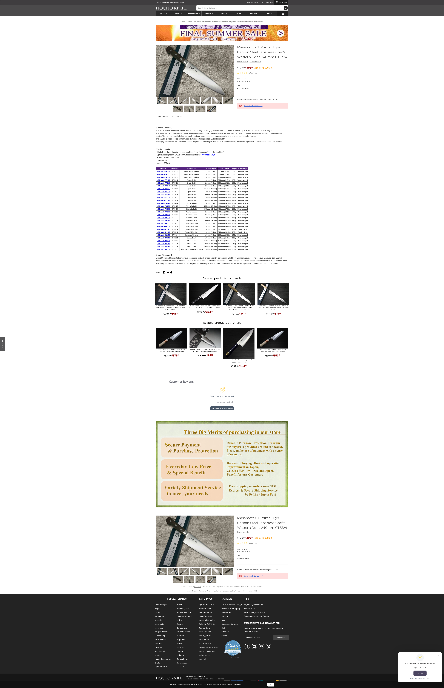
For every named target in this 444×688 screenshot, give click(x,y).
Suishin (180, 655)
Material (208, 14)
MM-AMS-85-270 (163, 249)
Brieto (157, 663)
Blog (262, 2)
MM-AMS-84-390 (163, 246)
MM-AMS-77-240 (163, 186)
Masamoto (255, 61)
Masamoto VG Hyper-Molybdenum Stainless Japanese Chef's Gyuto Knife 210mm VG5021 (204, 307)
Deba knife (242, 61)
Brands (162, 14)
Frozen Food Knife (207, 651)
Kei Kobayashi (183, 608)
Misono (180, 605)
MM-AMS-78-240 (163, 203)
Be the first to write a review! (222, 408)
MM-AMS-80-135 (163, 223)
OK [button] (271, 684)
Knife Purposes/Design (232, 605)
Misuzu (180, 647)
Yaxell (157, 612)
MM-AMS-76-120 (163, 171)
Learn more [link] (236, 684)
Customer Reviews (230, 624)
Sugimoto (181, 639)
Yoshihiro (159, 647)
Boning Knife (205, 636)
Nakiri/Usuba (205, 643)
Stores (238, 14)
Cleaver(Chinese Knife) (209, 647)
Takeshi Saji (160, 636)
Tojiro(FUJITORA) (162, 667)
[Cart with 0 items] (282, 13)
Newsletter (269, 2)
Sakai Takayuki (161, 605)
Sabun (180, 624)
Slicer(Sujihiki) (205, 616)
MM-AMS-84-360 (163, 244)
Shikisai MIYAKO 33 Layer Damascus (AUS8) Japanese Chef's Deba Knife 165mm (205, 350)
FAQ (223, 628)
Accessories (193, 14)
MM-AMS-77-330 (163, 197)
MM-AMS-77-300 (163, 194)
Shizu (179, 620)
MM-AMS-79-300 (163, 220)
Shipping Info (177, 116)
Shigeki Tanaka (161, 632)
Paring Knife (204, 628)
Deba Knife (204, 639)
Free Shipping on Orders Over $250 (170, 2)
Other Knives (204, 655)
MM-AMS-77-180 (163, 180)
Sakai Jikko (182, 628)
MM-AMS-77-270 (163, 192)
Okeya (157, 655)
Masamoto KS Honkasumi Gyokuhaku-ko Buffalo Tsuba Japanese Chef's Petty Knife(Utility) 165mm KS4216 (239, 308)
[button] (2, 344)
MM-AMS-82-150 (163, 235)
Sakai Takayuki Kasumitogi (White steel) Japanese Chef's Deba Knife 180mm (171, 350)
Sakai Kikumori (183, 632)
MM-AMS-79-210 (163, 212)
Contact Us (201, 677)
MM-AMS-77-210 (163, 183)
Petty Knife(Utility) (207, 624)
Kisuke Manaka (184, 612)
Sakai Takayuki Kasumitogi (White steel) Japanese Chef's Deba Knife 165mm (273, 350)
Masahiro (159, 628)
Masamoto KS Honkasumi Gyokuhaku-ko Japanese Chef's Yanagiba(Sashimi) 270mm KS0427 (273, 308)
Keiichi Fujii (160, 651)
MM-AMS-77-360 (163, 200)
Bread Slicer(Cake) (207, 620)
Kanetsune (159, 616)
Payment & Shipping (231, 608)
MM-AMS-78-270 (163, 206)
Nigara (180, 651)
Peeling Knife (205, 632)
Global (179, 643)
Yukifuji (180, 636)
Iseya (157, 608)
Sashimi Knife (205, 608)
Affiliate (225, 616)
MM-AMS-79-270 (163, 218)
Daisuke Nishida (184, 616)
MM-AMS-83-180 (163, 238)
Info (268, 14)
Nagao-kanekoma (163, 659)
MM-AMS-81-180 (163, 232)
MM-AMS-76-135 (163, 174)
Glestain (158, 620)
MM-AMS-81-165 (163, 229)
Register (256, 2)
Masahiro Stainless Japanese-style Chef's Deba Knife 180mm (239, 361)
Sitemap (225, 632)
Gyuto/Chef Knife (206, 605)
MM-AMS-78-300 (163, 209)
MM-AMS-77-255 (163, 189)
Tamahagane (182, 663)
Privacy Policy (191, 677)
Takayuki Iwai (183, 659)
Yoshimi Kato (160, 639)
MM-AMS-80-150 (163, 226)
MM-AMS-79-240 (163, 215)
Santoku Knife (205, 612)
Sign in (249, 2)
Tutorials (253, 14)
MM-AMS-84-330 (163, 241)
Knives (177, 14)
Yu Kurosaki (160, 643)
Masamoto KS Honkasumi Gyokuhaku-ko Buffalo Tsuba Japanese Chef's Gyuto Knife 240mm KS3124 (170, 308)
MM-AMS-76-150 (163, 177)
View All (180, 667)
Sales (223, 14)
